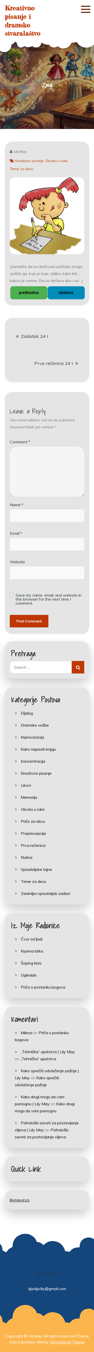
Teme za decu (21, 169)
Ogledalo (29, 975)
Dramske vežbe (35, 725)
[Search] (78, 667)
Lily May (20, 151)
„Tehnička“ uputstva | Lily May (48, 1051)
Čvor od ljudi (31, 938)
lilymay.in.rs (20, 1199)
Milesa (26, 1032)
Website (17, 561)
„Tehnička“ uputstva (38, 1058)
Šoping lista (31, 963)
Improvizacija (32, 737)
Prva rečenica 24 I (53, 363)
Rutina (26, 857)
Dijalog (27, 713)
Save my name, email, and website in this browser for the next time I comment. (48, 599)
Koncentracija (33, 761)
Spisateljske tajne (36, 869)
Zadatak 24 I (34, 336)
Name (16, 504)
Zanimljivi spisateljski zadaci (45, 893)
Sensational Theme (67, 1341)
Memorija (29, 797)
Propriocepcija (33, 833)
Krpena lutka (32, 951)
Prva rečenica (33, 845)
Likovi (26, 785)
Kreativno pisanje (29, 161)
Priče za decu (33, 821)
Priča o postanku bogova (43, 987)
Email (16, 533)
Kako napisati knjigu (38, 749)
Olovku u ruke (56, 161)
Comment (20, 441)
